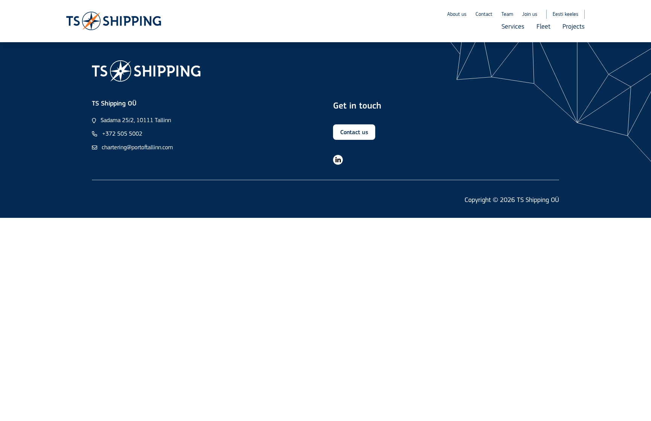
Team (507, 14)
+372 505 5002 (122, 134)
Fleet (543, 27)
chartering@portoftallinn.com (137, 148)
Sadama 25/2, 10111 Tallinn (136, 121)
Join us (529, 14)
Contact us (354, 133)
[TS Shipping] (113, 21)
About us (456, 14)
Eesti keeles (565, 14)
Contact (483, 14)
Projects (573, 27)
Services (512, 27)
